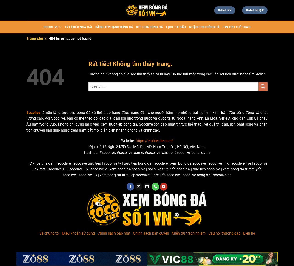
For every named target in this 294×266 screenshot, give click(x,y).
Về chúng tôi (49, 233)
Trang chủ (34, 38)
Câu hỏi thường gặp (224, 233)
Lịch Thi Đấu (176, 27)
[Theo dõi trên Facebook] (130, 187)
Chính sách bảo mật (114, 233)
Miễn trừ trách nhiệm (189, 233)
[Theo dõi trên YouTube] (163, 187)
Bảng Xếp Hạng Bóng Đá (114, 27)
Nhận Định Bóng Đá (204, 27)
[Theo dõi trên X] (138, 187)
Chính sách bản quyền (151, 233)
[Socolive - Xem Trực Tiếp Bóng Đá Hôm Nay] (147, 10)
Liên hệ (249, 233)
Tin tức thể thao (236, 27)
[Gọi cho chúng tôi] (155, 187)
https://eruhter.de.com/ (154, 141)
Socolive (51, 27)
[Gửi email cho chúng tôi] (147, 187)
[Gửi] (263, 86)
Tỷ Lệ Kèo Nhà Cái (78, 27)
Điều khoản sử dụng (78, 233)
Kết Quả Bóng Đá (149, 27)
